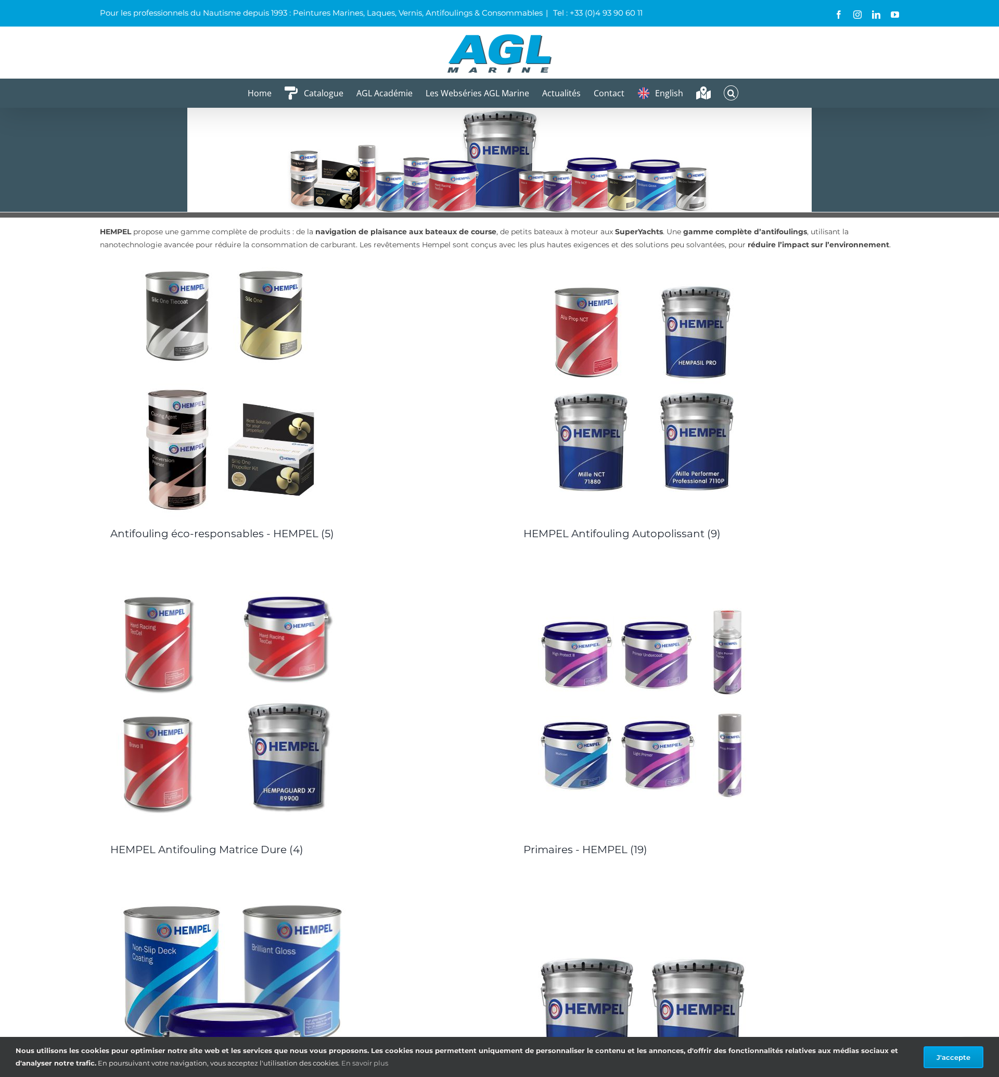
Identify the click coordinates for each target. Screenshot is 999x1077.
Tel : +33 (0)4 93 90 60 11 (597, 13)
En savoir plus (364, 1063)
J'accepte (953, 1057)
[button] (731, 93)
